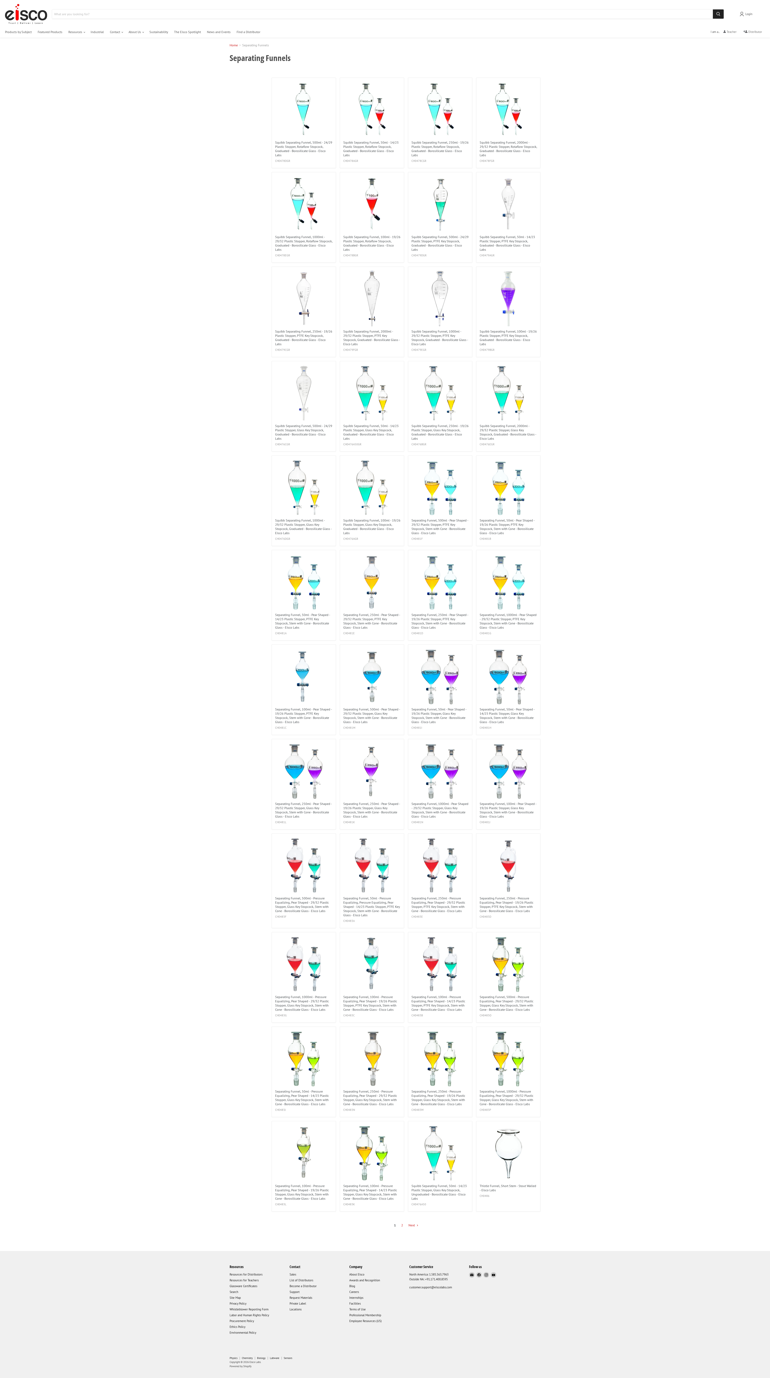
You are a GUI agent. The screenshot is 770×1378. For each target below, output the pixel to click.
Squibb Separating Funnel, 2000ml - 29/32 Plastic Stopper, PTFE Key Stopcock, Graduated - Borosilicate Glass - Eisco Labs (371, 337)
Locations (296, 1309)
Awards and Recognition (364, 1280)
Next (412, 1225)
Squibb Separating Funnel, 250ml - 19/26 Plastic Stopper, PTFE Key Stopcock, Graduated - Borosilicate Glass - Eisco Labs (303, 337)
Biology (261, 1358)
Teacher (731, 32)
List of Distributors (301, 1280)
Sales (293, 1274)
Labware (274, 1358)
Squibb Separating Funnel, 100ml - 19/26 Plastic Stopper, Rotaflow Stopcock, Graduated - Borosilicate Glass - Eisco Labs (371, 243)
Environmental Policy (243, 1332)
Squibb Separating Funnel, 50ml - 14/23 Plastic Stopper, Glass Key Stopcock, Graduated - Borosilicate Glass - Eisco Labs (371, 432)
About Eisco (356, 1274)
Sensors (288, 1358)
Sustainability (158, 32)
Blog (352, 1286)
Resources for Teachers (244, 1280)
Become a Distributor (303, 1286)
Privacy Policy (238, 1303)
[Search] (718, 14)
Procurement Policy (242, 1321)
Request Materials (301, 1298)
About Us (135, 32)
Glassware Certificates (243, 1286)
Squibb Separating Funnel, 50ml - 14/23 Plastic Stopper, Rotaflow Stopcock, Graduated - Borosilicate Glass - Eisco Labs (371, 148)
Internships (356, 1298)
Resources (75, 32)
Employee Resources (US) (365, 1321)
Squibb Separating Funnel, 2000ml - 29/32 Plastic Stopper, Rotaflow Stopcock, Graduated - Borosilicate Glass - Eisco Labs (508, 148)
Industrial (97, 32)
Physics (233, 1358)
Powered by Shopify (240, 1366)
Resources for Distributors (246, 1274)
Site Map (235, 1298)
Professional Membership (365, 1315)
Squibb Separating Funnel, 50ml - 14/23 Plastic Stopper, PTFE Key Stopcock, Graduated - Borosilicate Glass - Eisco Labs (507, 243)
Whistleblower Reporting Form (249, 1309)
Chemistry (247, 1358)
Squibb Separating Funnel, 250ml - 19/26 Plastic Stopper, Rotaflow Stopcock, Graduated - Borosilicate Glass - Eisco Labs (440, 148)
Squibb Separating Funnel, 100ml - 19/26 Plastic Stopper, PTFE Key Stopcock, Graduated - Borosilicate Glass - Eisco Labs (508, 337)
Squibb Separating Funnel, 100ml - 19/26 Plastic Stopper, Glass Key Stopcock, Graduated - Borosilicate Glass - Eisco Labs (371, 526)
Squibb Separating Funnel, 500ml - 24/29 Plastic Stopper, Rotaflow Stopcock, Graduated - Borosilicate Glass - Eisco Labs (303, 148)
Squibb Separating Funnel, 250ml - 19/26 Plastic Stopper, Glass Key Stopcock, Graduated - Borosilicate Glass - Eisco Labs (440, 432)
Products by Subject (18, 32)
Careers (354, 1292)
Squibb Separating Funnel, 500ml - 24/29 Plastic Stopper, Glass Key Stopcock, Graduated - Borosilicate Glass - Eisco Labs (303, 432)
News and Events (219, 32)
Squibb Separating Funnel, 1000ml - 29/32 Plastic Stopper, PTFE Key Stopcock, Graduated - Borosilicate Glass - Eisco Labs (439, 337)
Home (234, 45)
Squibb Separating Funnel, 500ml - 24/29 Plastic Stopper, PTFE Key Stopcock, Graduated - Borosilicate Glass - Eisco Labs (440, 243)
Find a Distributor (248, 32)
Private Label (298, 1303)
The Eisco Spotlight (187, 32)
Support (295, 1292)
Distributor (755, 32)
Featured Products (50, 32)
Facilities (355, 1303)
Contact (115, 32)
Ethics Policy (237, 1327)
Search (234, 1292)
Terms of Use (357, 1309)
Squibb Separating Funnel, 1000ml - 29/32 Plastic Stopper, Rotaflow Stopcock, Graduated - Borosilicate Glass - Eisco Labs (303, 243)
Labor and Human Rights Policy (249, 1315)
